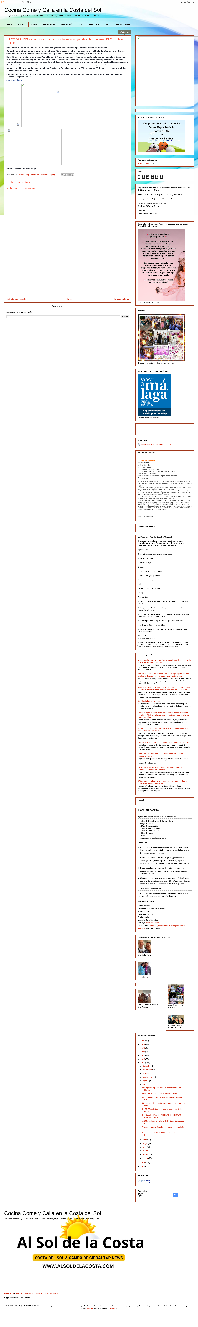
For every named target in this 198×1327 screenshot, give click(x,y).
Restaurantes (49, 24)
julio (145, 1084)
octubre (146, 1073)
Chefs (34, 24)
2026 (142, 1041)
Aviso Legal (19, 1293)
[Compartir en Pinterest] (72, 174)
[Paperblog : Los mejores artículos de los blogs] (144, 1183)
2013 (142, 1166)
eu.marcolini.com (14, 80)
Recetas (22, 24)
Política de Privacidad (33, 1293)
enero (145, 1158)
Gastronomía (66, 24)
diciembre (147, 1066)
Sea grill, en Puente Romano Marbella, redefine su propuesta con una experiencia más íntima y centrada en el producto (164, 688)
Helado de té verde (146, 460)
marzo (146, 1151)
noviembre (147, 1070)
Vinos (81, 24)
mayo (145, 1143)
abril (145, 1147)
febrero (146, 1154)
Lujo (107, 24)
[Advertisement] (67, 272)
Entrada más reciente (16, 298)
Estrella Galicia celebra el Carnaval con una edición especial (163, 742)
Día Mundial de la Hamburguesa (151, 701)
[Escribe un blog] (64, 174)
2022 (142, 1052)
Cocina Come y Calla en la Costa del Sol (52, 10)
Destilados (94, 24)
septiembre (148, 1077)
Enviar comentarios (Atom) (73, 306)
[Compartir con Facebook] (69, 174)
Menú (9, 24)
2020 (142, 1055)
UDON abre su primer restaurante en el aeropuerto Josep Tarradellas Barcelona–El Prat (162, 782)
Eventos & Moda (122, 24)
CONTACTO (9, 1293)
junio (145, 1140)
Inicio (69, 298)
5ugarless (89, 1308)
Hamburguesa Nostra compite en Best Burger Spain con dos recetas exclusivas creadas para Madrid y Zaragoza (163, 675)
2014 (142, 1163)
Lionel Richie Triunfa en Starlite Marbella (159, 1093)
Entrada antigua (121, 298)
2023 (142, 1048)
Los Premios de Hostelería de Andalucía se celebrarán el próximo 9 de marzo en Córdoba (162, 768)
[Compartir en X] (67, 174)
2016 (142, 1059)
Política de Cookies (51, 1293)
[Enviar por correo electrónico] (62, 174)
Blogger (113, 1308)
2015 (142, 1063)
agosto (146, 1081)
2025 (142, 1044)
